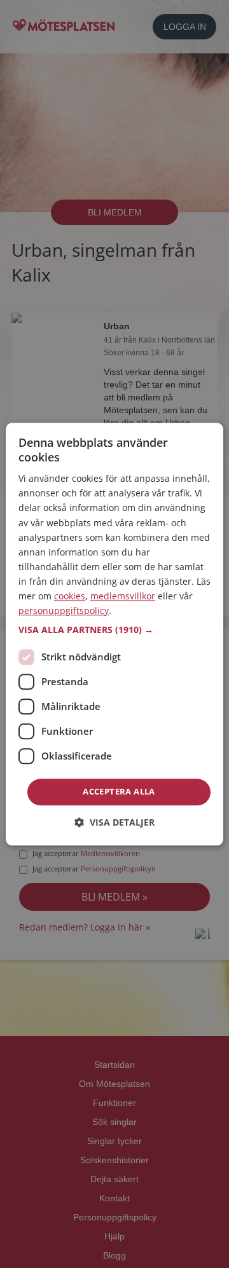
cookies (69, 596)
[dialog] (114, 634)
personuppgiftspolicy (63, 610)
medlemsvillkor (122, 596)
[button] (114, 630)
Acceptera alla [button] (119, 792)
